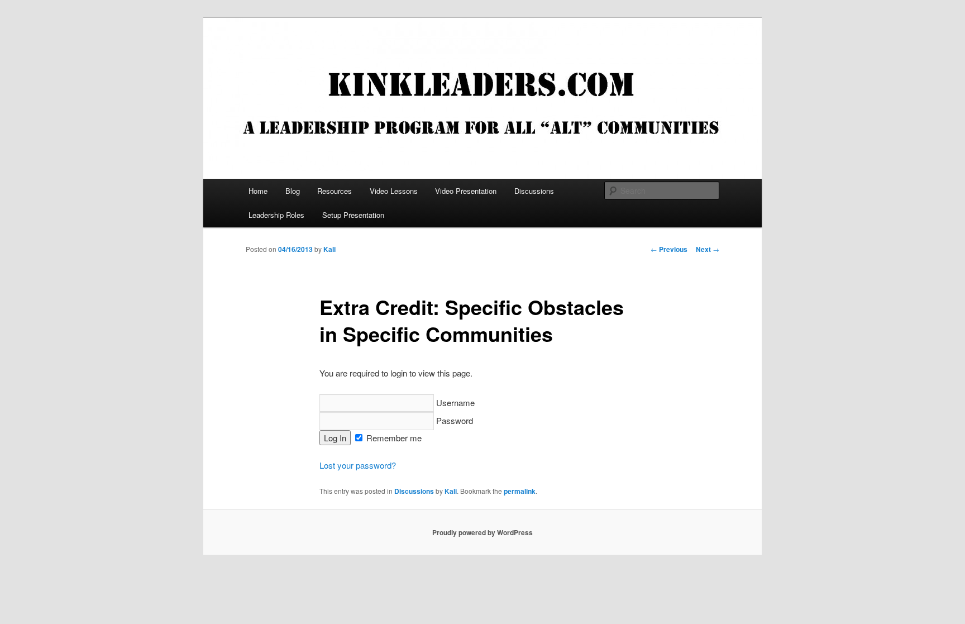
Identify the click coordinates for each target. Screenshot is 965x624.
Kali (329, 249)
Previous (669, 249)
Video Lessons (394, 190)
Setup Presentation (353, 214)
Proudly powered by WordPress (482, 532)
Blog (292, 190)
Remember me (393, 438)
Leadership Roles (276, 214)
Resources (334, 190)
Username (454, 402)
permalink (520, 491)
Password (453, 420)
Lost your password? (357, 465)
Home (258, 190)
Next (707, 249)
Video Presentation (465, 190)
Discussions (534, 190)
